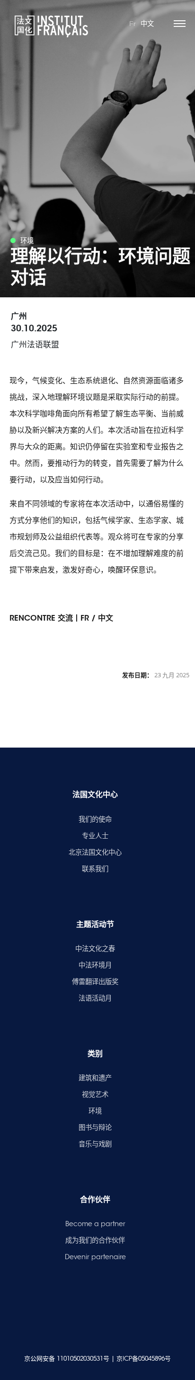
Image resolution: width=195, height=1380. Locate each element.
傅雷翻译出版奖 (95, 981)
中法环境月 (95, 965)
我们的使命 (95, 819)
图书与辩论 (95, 1127)
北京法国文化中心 (95, 852)
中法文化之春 (95, 948)
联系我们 (95, 869)
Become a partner (95, 1224)
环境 (95, 1111)
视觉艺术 (95, 1094)
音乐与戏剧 (95, 1144)
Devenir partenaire (95, 1257)
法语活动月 (95, 998)
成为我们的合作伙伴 (95, 1240)
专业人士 (95, 836)
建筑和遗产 (95, 1078)
